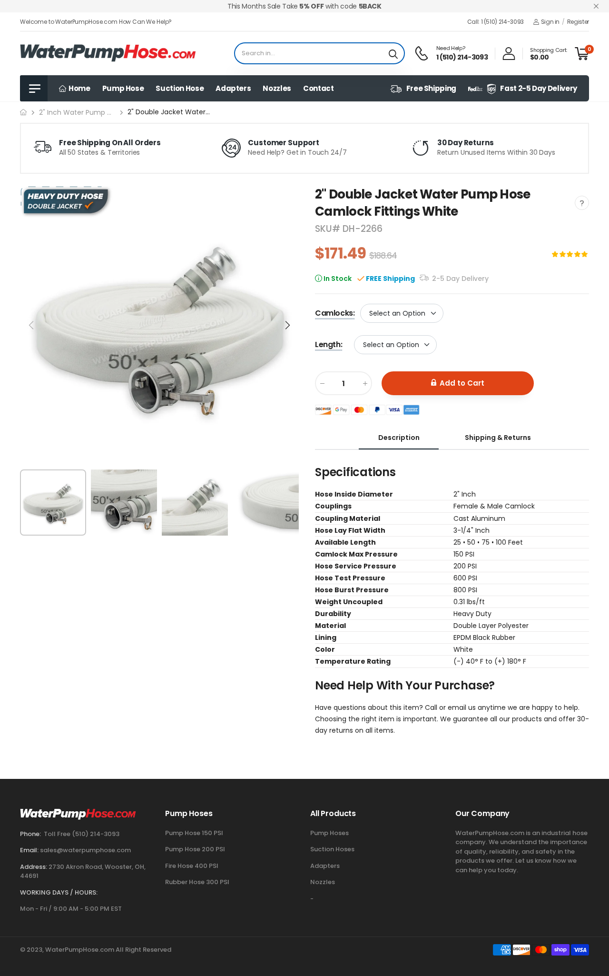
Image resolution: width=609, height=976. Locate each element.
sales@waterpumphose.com (85, 850)
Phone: (30, 833)
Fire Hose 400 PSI (191, 865)
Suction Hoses (332, 849)
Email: (29, 850)
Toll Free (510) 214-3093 (81, 833)
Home (78, 88)
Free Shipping (431, 88)
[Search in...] (393, 53)
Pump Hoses (329, 832)
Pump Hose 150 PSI (194, 832)
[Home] (23, 112)
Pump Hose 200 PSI (195, 849)
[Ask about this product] (582, 203)
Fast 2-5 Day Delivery (538, 88)
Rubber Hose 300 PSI (197, 881)
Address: (33, 866)
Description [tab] (399, 437)
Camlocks (334, 313)
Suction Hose (180, 88)
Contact (318, 88)
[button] (287, 325)
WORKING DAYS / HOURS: (59, 892)
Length (328, 344)
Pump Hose (123, 88)
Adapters (233, 88)
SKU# (329, 228)
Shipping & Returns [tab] (498, 437)
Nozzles (277, 88)
